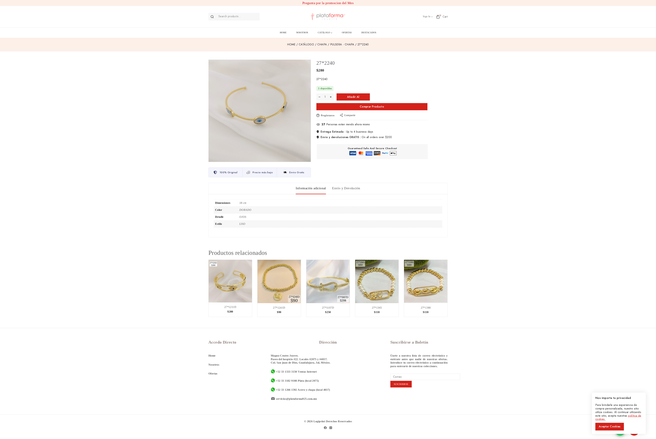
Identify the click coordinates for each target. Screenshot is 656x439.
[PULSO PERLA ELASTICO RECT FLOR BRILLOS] (377, 281)
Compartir (350, 115)
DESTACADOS (368, 32)
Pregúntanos (327, 115)
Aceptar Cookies (609, 426)
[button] (432, 17)
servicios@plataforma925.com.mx (296, 398)
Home (212, 355)
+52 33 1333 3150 (286, 371)
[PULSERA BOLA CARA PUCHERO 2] (279, 281)
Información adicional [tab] (311, 188)
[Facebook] (325, 427)
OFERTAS (347, 32)
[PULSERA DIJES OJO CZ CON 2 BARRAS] (230, 281)
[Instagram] (330, 427)
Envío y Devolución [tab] (346, 188)
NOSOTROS (302, 32)
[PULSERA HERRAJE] (328, 281)
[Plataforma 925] (328, 16)
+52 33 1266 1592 (286, 389)
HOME (283, 32)
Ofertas (212, 373)
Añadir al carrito (353, 98)
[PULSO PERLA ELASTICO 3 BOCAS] (425, 281)
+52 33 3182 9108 (286, 380)
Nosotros (213, 364)
